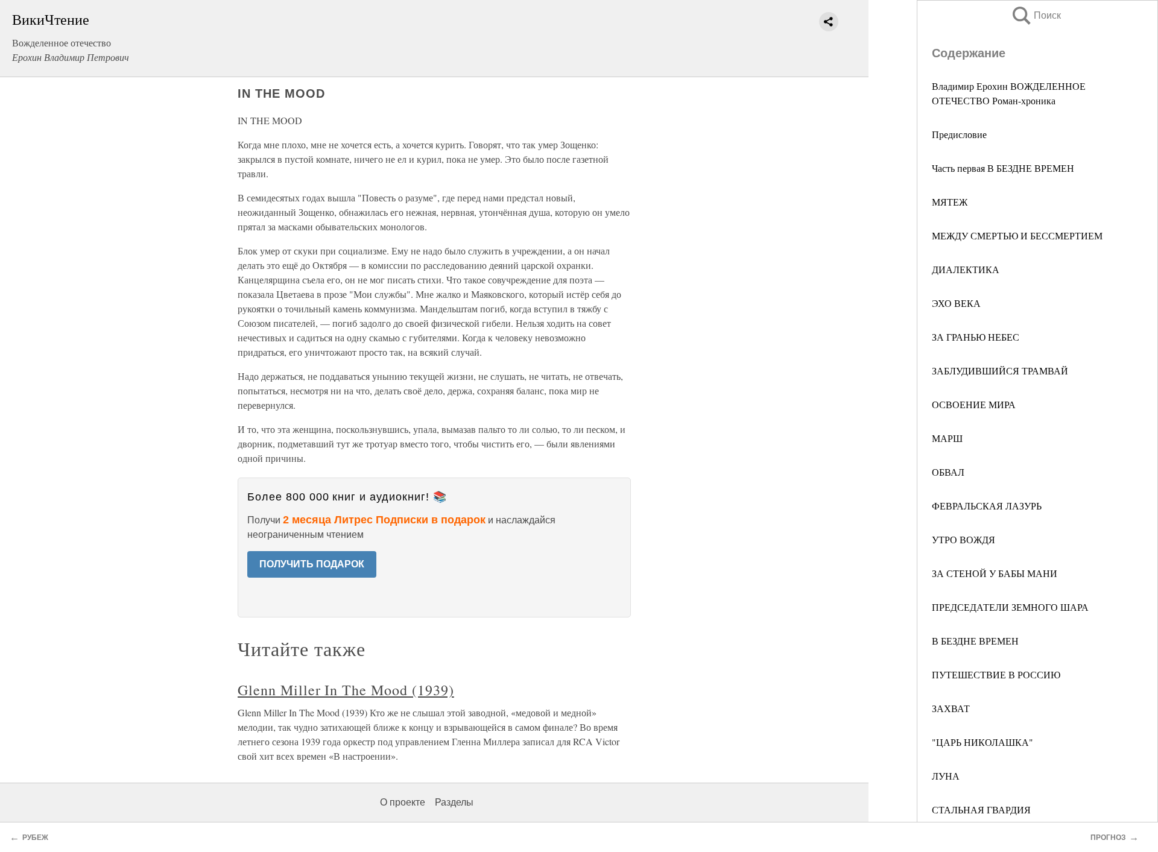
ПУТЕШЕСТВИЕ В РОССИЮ (996, 674)
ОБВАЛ (948, 471)
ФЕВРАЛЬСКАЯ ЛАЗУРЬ (987, 505)
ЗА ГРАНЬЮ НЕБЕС (975, 336)
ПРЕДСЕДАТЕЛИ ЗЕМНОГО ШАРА (1010, 607)
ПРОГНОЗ (1108, 837)
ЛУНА (946, 775)
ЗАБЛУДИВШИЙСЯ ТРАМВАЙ (1000, 370)
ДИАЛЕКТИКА (965, 269)
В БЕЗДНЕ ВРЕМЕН (975, 640)
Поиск (1035, 15)
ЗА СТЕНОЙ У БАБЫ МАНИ (994, 573)
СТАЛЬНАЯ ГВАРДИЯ (981, 809)
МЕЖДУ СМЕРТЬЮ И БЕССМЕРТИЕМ (1017, 235)
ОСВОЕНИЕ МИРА (974, 404)
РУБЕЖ (35, 837)
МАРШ (947, 438)
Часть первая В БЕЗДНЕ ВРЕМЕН (1003, 168)
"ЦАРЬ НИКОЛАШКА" (982, 742)
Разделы (454, 802)
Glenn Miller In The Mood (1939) (346, 689)
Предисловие (959, 134)
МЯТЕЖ (949, 201)
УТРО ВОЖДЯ (963, 539)
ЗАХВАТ (951, 708)
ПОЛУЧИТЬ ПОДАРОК (311, 564)
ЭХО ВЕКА (956, 303)
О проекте (402, 802)
